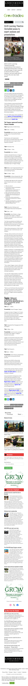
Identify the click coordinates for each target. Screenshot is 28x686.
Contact (13, 9)
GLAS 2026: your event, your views (11, 528)
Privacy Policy (5, 672)
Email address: (7, 462)
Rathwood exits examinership (10, 511)
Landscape (8, 668)
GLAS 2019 (20, 82)
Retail (19, 668)
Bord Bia (12, 82)
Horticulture (3, 668)
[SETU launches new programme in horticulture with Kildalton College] (14, 431)
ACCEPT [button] (12, 683)
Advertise (19, 9)
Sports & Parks (15, 668)
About (8, 9)
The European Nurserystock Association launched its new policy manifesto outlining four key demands (13, 642)
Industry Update (7, 84)
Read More (12, 680)
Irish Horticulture (18, 84)
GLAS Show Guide (15, 669)
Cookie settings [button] (5, 683)
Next (20, 414)
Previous (9, 414)
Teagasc (11, 86)
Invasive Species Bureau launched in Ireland (13, 566)
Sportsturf (6, 86)
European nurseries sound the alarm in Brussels (12, 493)
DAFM (16, 82)
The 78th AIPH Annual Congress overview (12, 547)
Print (6, 79)
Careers (23, 668)
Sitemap (10, 672)
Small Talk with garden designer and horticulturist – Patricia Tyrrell (12, 646)
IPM (13, 84)
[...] (21, 508)
